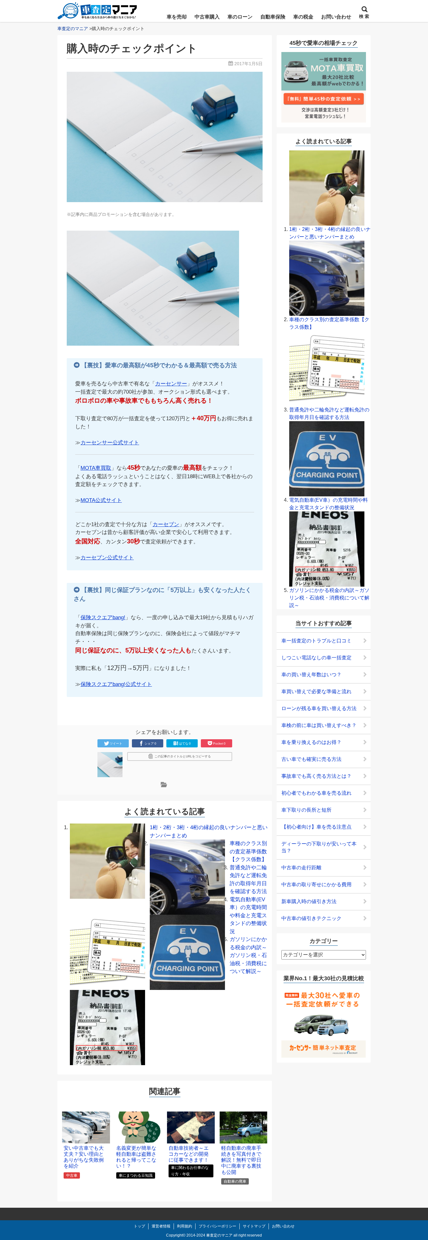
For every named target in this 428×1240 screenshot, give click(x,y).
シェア (150, 743)
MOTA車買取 (96, 468)
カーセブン (166, 524)
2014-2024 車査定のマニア (209, 1235)
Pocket (219, 743)
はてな (185, 743)
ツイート (116, 743)
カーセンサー (171, 384)
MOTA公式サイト (101, 500)
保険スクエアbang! (103, 617)
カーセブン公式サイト (107, 558)
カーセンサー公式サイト (110, 443)
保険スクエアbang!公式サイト (116, 684)
